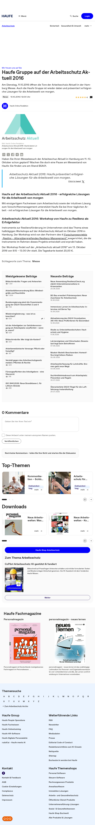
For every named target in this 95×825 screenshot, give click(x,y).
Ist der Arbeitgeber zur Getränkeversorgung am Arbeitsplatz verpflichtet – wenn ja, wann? (24, 328)
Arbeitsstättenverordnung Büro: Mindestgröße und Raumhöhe (25, 291)
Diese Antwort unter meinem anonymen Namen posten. (31, 435)
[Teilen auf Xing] (17, 155)
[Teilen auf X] (8, 155)
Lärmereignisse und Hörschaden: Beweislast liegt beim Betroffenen (69, 342)
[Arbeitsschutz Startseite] (8, 16)
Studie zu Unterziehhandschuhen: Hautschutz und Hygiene (68, 330)
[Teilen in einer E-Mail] (4, 155)
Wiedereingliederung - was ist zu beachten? (20, 314)
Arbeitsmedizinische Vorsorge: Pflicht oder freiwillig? (25, 349)
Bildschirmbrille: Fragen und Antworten (23, 281)
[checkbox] (3, 435)
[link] (8, 26)
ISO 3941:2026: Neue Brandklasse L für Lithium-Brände (24, 384)
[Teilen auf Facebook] (13, 155)
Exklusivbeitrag (34, 487)
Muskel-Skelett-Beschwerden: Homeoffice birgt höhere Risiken (68, 353)
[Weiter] (91, 499)
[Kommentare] (91, 97)
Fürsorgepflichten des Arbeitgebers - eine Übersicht (25, 372)
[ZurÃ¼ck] (85, 500)
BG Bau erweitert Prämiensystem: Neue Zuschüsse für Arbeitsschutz (68, 296)
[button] (87, 16)
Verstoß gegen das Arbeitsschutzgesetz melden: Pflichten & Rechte (24, 361)
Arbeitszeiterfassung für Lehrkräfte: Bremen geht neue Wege (69, 365)
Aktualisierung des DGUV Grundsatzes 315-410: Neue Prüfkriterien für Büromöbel (69, 319)
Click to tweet (74, 181)
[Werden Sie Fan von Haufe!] (3, 773)
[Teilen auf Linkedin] (22, 155)
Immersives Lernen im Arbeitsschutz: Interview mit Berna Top (69, 307)
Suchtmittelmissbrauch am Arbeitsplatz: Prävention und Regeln (68, 376)
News (5, 97)
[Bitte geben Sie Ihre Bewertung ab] (85, 97)
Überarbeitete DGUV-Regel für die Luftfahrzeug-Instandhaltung (68, 388)
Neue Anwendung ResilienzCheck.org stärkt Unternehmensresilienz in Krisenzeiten (67, 284)
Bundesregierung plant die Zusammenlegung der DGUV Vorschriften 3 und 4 (24, 303)
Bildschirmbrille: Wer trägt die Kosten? (23, 339)
